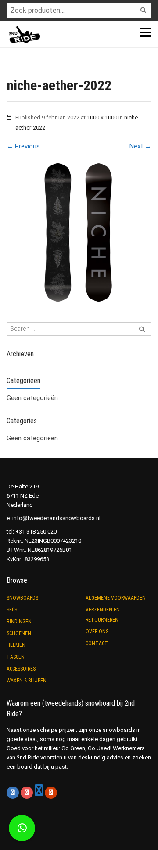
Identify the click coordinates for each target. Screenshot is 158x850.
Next (140, 146)
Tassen (16, 657)
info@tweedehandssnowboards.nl (56, 518)
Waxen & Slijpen (27, 681)
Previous (23, 146)
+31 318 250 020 (36, 531)
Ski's (12, 610)
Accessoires (21, 669)
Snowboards (22, 598)
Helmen (16, 645)
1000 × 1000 (102, 117)
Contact (97, 643)
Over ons (97, 632)
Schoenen (19, 633)
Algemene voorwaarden (116, 598)
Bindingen (19, 621)
